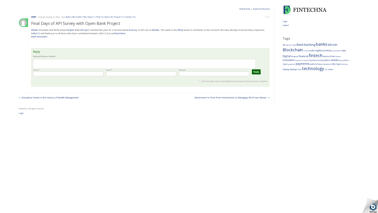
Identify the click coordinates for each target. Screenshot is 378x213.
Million (327, 60)
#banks (155, 29)
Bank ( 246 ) (70, 17)
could (306, 51)
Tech (300, 69)
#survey (133, 29)
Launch (306, 60)
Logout (286, 25)
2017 (290, 45)
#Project (84, 29)
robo (333, 64)
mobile (334, 60)
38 (284, 44)
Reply (267, 17)
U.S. (326, 69)
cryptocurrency (323, 50)
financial (303, 56)
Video (330, 69)
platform (313, 64)
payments (302, 64)
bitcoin (332, 44)
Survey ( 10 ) (130, 17)
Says (338, 63)
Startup (286, 69)
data (344, 50)
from (332, 56)
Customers (336, 51)
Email (109, 70)
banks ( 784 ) (81, 17)
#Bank (34, 29)
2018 (294, 45)
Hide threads (244, 9)
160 (286, 45)
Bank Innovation (39, 36)
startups (293, 69)
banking (310, 45)
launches (313, 60)
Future (338, 56)
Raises (320, 64)
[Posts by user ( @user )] (23, 22)
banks (321, 44)
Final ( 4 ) (99, 17)
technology (313, 68)
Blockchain (293, 50)
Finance (294, 56)
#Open (70, 29)
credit (311, 50)
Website (182, 70)
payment (291, 64)
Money (341, 60)
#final (180, 29)
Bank (300, 44)
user (33, 16)
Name (36, 70)
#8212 (36, 33)
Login (285, 21)
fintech (315, 55)
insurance (299, 60)
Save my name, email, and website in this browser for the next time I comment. (235, 81)
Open (285, 64)
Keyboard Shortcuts (261, 9)
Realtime (327, 64)
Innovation (289, 60)
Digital (287, 56)
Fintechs (326, 56)
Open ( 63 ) (108, 17)
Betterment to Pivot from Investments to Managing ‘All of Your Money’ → (232, 97)
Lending (320, 60)
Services (344, 64)
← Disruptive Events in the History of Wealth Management (49, 97)
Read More (120, 33)
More (346, 60)
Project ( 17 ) (119, 17)
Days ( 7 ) (91, 17)
